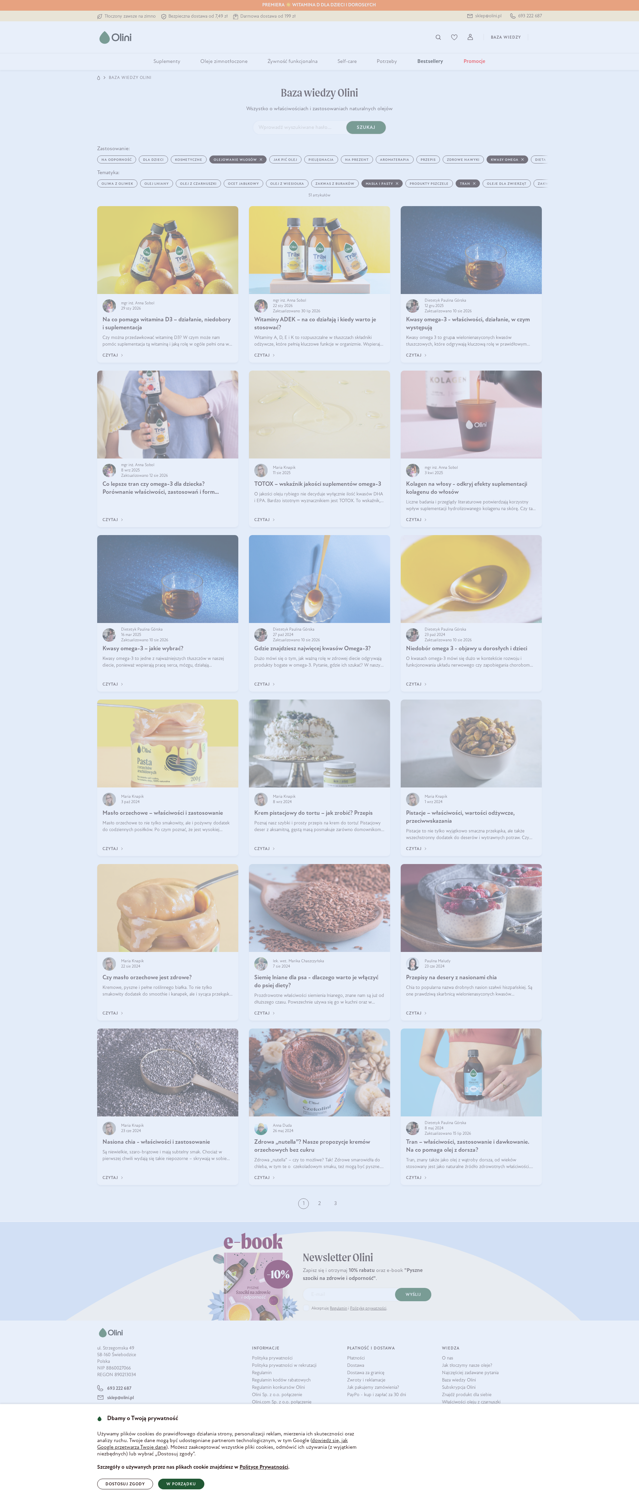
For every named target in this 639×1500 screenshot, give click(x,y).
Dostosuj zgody (125, 1484)
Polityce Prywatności (264, 1467)
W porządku (181, 1484)
